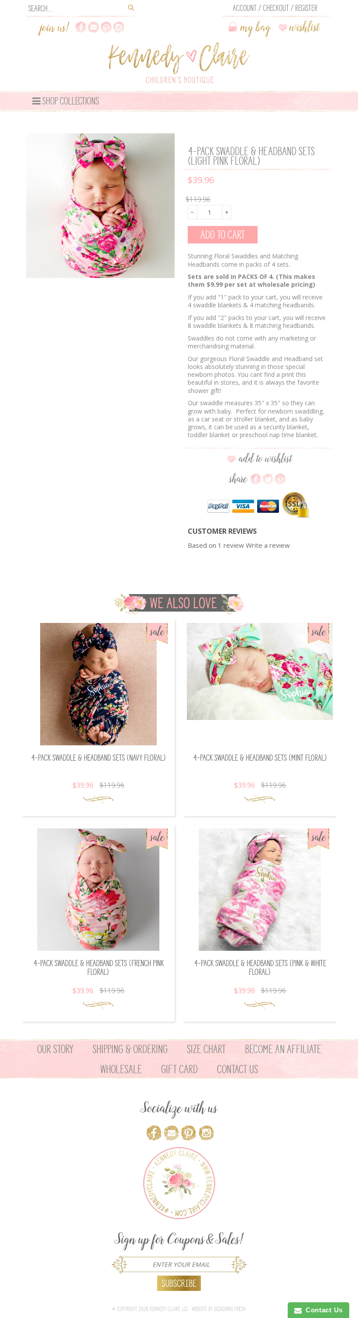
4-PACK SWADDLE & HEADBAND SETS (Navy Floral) (98, 758)
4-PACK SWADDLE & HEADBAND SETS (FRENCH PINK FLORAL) (98, 967)
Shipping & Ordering (130, 1049)
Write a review (268, 545)
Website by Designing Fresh (219, 1309)
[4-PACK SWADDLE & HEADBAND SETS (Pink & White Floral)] (260, 889)
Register (306, 8)
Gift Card (179, 1069)
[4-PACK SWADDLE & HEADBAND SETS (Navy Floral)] (98, 684)
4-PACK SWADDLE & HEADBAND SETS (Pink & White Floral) (260, 967)
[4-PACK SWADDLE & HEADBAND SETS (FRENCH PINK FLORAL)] (98, 889)
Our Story (55, 1049)
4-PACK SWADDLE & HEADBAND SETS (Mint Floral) (260, 758)
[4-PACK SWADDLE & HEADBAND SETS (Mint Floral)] (260, 671)
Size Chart (206, 1049)
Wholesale (121, 1069)
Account (245, 8)
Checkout (276, 8)
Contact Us (237, 1069)
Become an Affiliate (283, 1049)
